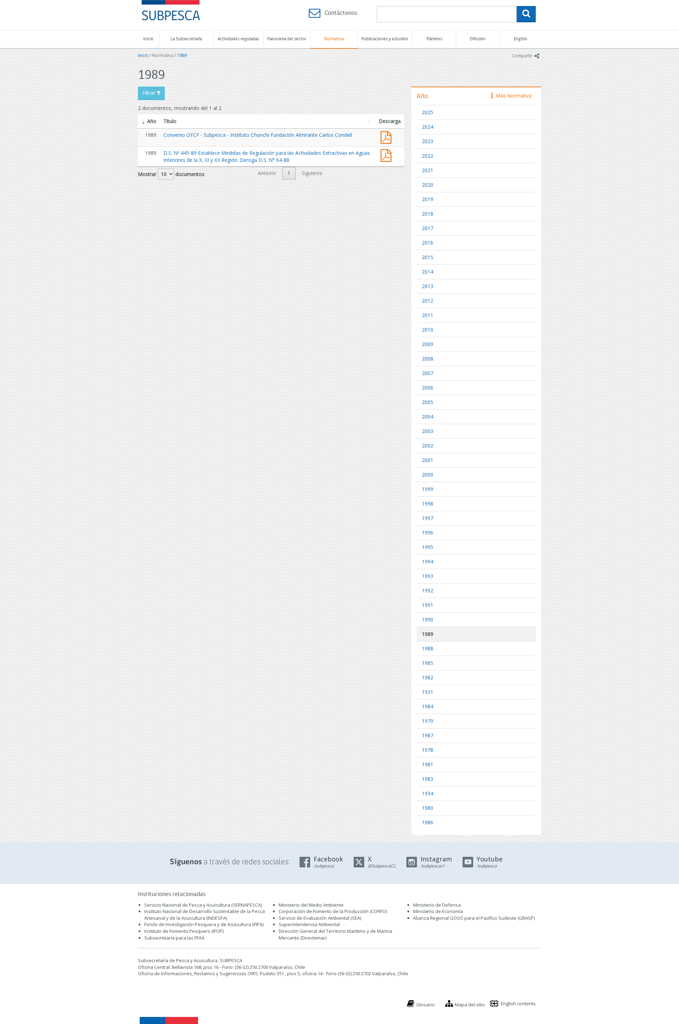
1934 (427, 793)
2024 (427, 126)
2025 (427, 112)
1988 (427, 648)
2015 (427, 257)
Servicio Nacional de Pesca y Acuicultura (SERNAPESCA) (203, 905)
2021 (427, 170)
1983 (427, 779)
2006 (427, 387)
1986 (427, 822)
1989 (182, 55)
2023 (427, 141)
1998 (427, 503)
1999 (427, 489)
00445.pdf (388, 155)
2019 (427, 199)
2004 (427, 416)
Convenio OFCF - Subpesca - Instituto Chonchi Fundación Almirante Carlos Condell (257, 134)
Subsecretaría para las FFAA (174, 938)
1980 (427, 807)
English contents (518, 1003)
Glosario (425, 1004)
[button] (143, 121)
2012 (427, 300)
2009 (427, 344)
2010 (427, 329)
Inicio (148, 39)
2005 (427, 402)
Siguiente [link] (312, 173)
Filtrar (149, 92)
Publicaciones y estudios (384, 39)
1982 (427, 677)
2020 (427, 184)
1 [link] (289, 173)
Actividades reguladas (238, 39)
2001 (427, 460)
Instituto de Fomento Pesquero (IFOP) (184, 931)
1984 (427, 706)
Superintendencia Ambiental (309, 924)
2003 (427, 431)
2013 (427, 286)
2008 (427, 358)
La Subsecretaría (186, 39)
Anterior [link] (267, 173)
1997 (427, 518)
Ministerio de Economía (438, 911)
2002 (427, 445)
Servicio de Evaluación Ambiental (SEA (319, 918)
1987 (427, 735)
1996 (427, 532)
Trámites (434, 39)
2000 (427, 474)
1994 (427, 561)
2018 (427, 213)
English (520, 39)
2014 (427, 271)
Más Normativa (512, 95)
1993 (427, 576)
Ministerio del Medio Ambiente (311, 905)
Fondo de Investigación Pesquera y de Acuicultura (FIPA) (203, 924)
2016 (427, 242)
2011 (427, 315)
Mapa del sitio (470, 1004)
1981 (427, 764)
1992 (427, 590)
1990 (427, 619)
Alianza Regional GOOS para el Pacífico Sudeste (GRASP (473, 918)
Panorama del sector (286, 39)
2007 (427, 373)
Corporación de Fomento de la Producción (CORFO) (333, 911)
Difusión (478, 39)
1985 (427, 663)
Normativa (334, 39)
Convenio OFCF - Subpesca (388, 137)
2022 (427, 155)
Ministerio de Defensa (437, 905)
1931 (427, 692)
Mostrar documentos (171, 174)
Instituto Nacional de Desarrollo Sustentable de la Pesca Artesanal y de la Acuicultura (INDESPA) (204, 914)
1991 (427, 605)
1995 (427, 547)
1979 (427, 721)
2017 (427, 228)
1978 (427, 750)
